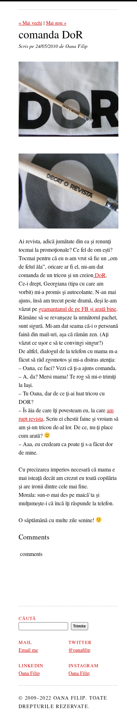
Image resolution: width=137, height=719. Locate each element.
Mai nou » (56, 22)
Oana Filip (29, 673)
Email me (28, 649)
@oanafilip (79, 649)
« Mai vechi (30, 22)
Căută (27, 618)
